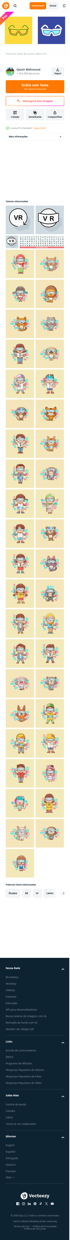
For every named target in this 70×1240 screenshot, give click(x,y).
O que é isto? (39, 128)
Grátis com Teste (35, 86)
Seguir (57, 73)
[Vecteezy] (5, 5)
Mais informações (18, 135)
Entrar (53, 5)
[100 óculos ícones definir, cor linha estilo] (28, 270)
